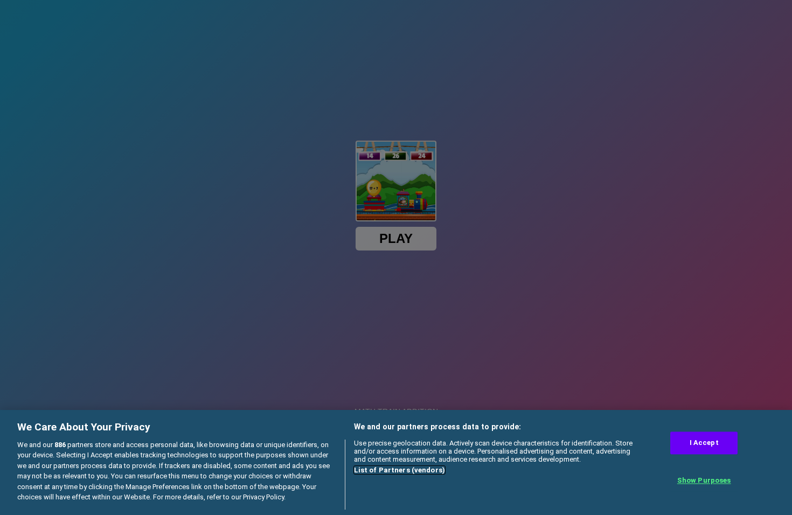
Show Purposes (704, 480)
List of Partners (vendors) (399, 470)
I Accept (704, 443)
